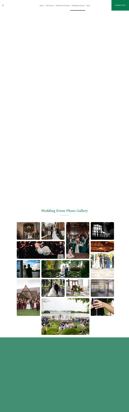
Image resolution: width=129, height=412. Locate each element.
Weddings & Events (77, 5)
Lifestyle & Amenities (62, 5)
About (41, 5)
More (88, 5)
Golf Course (49, 5)
